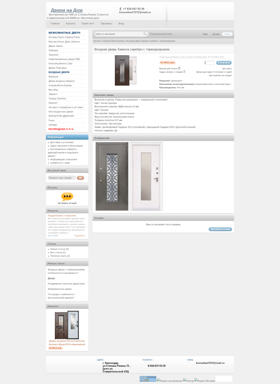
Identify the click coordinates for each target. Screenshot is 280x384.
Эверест (53, 94)
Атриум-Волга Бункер (113, 41)
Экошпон (53, 54)
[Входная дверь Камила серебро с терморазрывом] (126, 85)
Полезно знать (58, 256)
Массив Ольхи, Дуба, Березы (64, 41)
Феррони (53, 76)
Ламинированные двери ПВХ (64, 59)
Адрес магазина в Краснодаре (66, 145)
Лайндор (53, 50)
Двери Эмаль (56, 46)
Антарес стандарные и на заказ (66, 107)
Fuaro (52, 120)
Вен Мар (53, 89)
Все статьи (56, 252)
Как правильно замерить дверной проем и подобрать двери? (63, 152)
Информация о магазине (63, 159)
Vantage (53, 124)
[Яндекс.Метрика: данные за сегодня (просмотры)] (204, 381)
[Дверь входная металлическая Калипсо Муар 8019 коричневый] (67, 338)
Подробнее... (80, 235)
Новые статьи (57, 249)
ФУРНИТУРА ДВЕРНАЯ (61, 116)
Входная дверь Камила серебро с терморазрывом (150, 41)
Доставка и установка (62, 142)
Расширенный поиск (161, 34)
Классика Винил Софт (61, 63)
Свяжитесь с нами (60, 163)
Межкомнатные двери (60, 289)
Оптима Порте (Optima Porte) (64, 37)
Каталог (97, 41)
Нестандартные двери (61, 111)
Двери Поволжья (58, 68)
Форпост (53, 103)
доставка (227, 68)
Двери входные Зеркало (62, 81)
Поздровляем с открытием (62, 215)
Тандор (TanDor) (57, 98)
